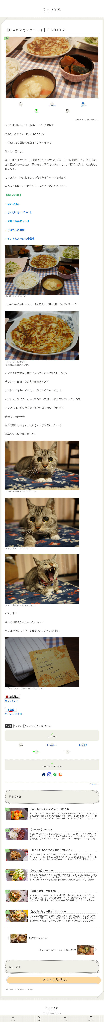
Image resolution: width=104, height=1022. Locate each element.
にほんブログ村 (13, 714)
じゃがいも (31, 726)
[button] (67, 111)
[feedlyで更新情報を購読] (55, 774)
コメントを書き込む (53, 979)
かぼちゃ (19, 726)
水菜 (48, 726)
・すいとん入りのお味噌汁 (19, 238)
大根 (41, 726)
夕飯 (9, 726)
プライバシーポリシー (52, 1013)
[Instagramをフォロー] (49, 774)
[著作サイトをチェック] (44, 774)
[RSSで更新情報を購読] (60, 774)
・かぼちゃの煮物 (15, 230)
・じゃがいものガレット (18, 212)
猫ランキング (11, 701)
